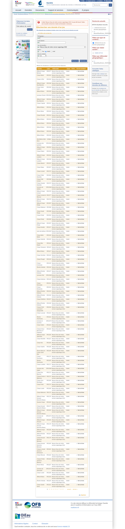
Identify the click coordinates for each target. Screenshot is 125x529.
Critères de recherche (45, 33)
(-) (94, 27)
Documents (40, 10)
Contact (100, 1)
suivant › (69, 489)
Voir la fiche (81, 71)
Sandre (49, 3)
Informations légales (21, 523)
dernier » (75, 489)
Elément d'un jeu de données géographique (55, 14)
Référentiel (55, 68)
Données (28, 10)
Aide (83, 1)
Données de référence (23, 14)
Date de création (42, 54)
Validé (48, 51)
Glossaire (108, 1)
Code (48, 68)
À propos (85, 10)
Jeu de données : (42, 45)
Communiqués (72, 10)
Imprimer (83, 495)
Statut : (39, 49)
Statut (68, 68)
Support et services (55, 10)
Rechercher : (41, 36)
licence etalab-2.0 (63, 526)
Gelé (54, 51)
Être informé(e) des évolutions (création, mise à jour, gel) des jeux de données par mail (57, 30)
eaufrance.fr (75, 507)
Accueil (18, 10)
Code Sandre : (41, 40)
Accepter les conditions (21, 33)
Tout (43, 51)
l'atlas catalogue (101, 73)
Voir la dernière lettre (21, 35)
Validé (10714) (99, 53)
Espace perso (91, 1)
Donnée (40, 68)
